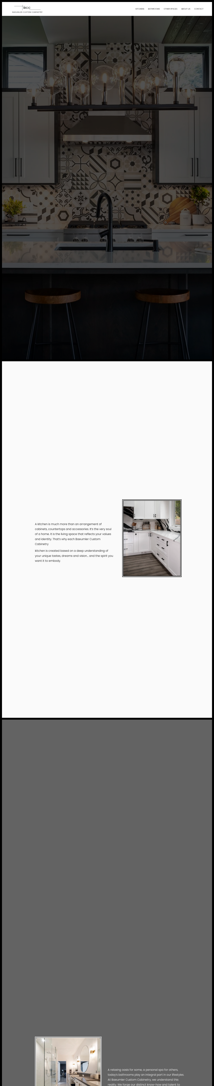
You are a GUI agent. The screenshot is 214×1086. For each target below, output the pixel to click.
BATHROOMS (154, 9)
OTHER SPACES (170, 9)
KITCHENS (140, 9)
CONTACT (198, 9)
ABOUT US (185, 9)
